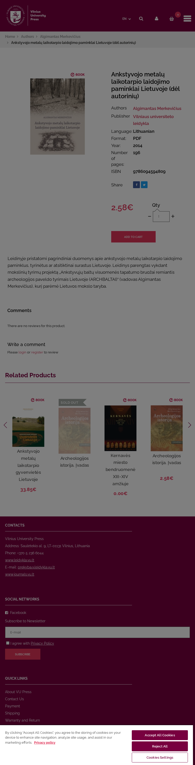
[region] (96, 745)
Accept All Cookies (160, 735)
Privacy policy (44, 742)
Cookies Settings (160, 757)
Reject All (160, 746)
